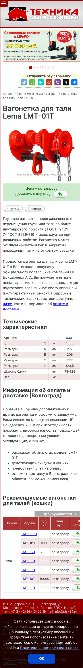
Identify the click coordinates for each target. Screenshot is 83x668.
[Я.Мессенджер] (40, 82)
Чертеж (13, 209)
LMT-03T (28, 561)
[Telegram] (24, 82)
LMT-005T (29, 534)
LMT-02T (28, 552)
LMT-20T (28, 588)
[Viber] (57, 82)
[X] (66, 82)
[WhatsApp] (32, 82)
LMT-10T (28, 579)
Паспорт (34, 209)
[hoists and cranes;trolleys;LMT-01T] (61, 194)
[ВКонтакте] (74, 82)
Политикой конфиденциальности (49, 647)
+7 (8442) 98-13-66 (26, 611)
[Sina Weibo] (49, 82)
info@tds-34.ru (65, 611)
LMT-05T (28, 570)
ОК (41, 658)
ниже (7, 304)
